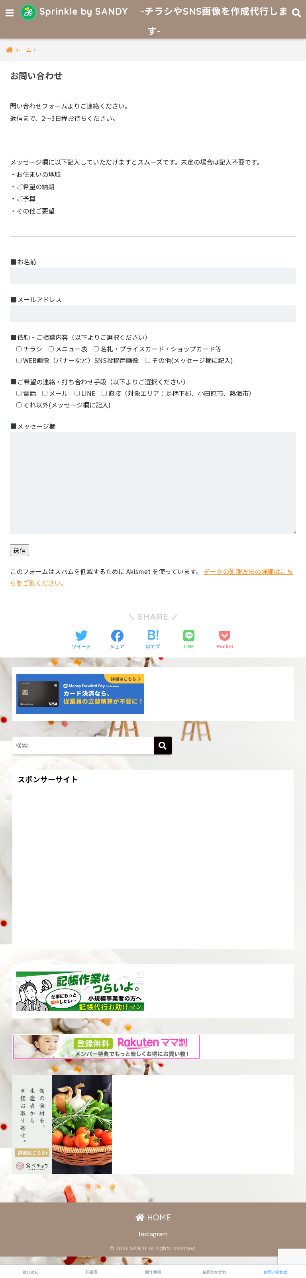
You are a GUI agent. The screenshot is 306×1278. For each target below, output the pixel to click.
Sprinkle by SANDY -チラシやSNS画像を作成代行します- (162, 21)
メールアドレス (39, 299)
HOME (158, 1217)
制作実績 (153, 1272)
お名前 (26, 261)
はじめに (31, 1272)
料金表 (92, 1272)
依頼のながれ (214, 1272)
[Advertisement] (153, 874)
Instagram (153, 1234)
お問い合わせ (275, 1272)
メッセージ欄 (36, 426)
